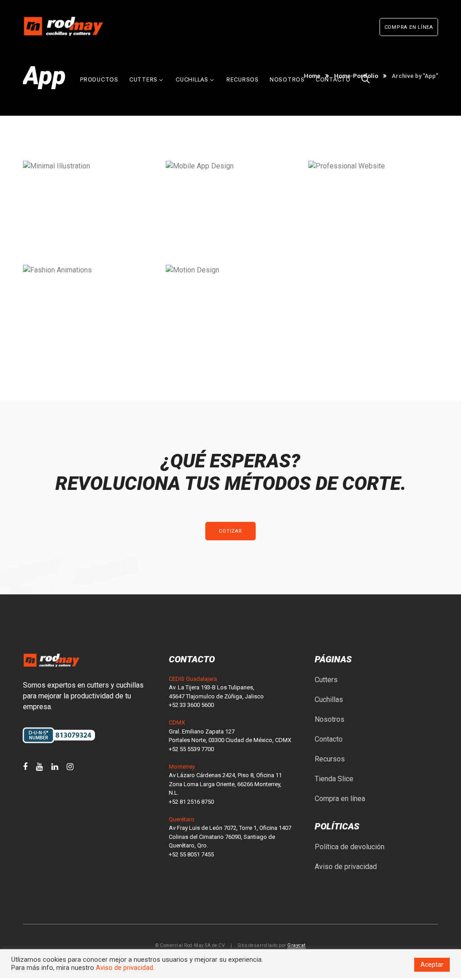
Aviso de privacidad (346, 866)
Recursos (330, 759)
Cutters (326, 679)
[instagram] (70, 766)
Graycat (296, 945)
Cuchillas (329, 699)
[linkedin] (54, 766)
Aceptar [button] (431, 964)
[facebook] (25, 766)
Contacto (329, 739)
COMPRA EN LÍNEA (408, 27)
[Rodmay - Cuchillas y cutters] (63, 26)
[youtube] (39, 766)
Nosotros (329, 719)
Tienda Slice (334, 778)
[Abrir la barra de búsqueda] (366, 68)
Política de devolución (349, 846)
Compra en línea (340, 798)
